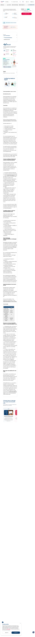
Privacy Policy (8, 629)
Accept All (15, 632)
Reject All (6, 632)
